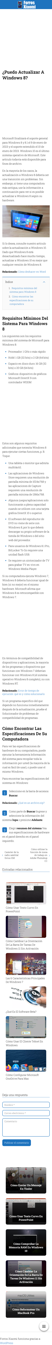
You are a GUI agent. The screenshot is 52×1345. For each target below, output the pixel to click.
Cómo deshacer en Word (32, 271)
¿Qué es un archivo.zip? (31, 802)
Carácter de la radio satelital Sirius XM (12, 855)
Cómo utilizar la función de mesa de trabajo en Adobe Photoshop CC (38, 855)
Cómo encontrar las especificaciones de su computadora (21, 300)
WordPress (6, 1343)
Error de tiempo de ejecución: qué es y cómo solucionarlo (23, 692)
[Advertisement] (26, 38)
